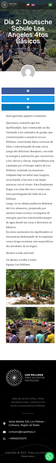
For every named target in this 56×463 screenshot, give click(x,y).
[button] (50, 4)
